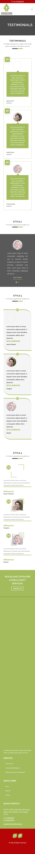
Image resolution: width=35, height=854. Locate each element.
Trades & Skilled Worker (12, 768)
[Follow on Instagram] (20, 836)
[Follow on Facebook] (15, 836)
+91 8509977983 (9, 820)
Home (7, 786)
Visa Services (9, 764)
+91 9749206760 (18, 1)
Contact (7, 795)
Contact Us (17, 588)
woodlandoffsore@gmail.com (13, 824)
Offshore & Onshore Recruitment (15, 772)
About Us (8, 791)
